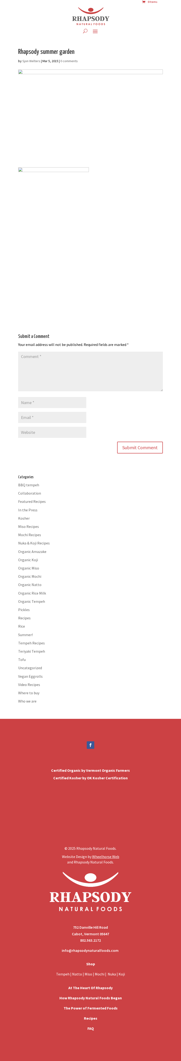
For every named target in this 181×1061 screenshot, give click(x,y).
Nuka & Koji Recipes (34, 543)
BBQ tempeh (28, 485)
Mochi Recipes (29, 534)
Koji (122, 974)
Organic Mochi (29, 576)
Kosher (24, 518)
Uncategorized (30, 667)
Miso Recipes (28, 526)
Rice (21, 626)
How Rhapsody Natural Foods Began (90, 998)
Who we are (27, 701)
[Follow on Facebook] (90, 745)
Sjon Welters (31, 61)
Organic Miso (28, 568)
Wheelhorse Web (105, 856)
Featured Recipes (32, 501)
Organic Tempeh (31, 601)
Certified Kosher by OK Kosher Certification (90, 778)
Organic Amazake (32, 551)
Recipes (24, 618)
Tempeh (63, 974)
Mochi (99, 974)
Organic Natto (29, 584)
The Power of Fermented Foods (91, 1008)
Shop (90, 964)
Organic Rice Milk (32, 593)
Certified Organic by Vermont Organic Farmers (90, 770)
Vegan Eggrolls (30, 676)
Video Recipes (29, 684)
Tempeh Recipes (31, 643)
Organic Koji (28, 559)
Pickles (24, 609)
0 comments (69, 61)
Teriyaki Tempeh (31, 651)
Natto (77, 974)
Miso (88, 974)
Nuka (112, 974)
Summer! (25, 634)
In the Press (27, 510)
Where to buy (28, 692)
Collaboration (29, 493)
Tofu (22, 659)
